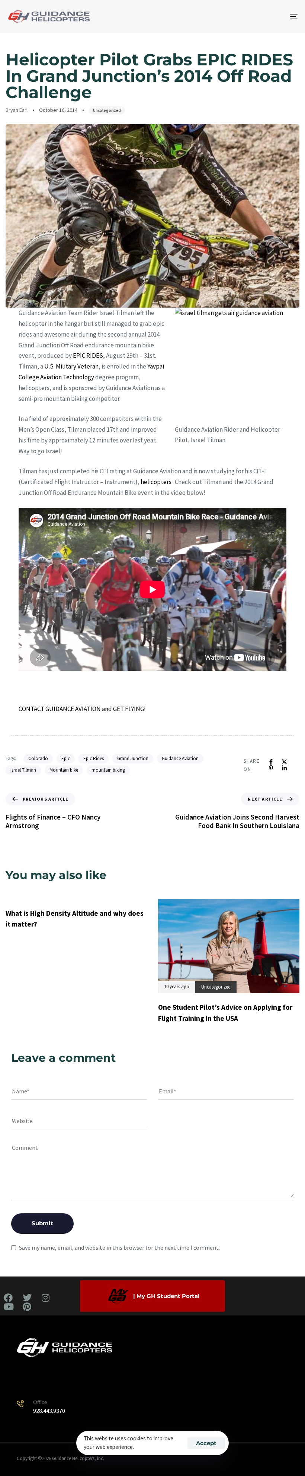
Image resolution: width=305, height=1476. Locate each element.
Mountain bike (63, 770)
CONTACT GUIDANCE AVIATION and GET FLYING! (82, 709)
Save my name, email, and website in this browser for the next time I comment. (119, 1247)
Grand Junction (132, 758)
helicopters (156, 482)
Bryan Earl (17, 110)
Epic (65, 758)
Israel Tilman (23, 770)
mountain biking (108, 770)
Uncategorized (107, 110)
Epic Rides (93, 758)
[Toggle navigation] (249, 16)
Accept (206, 1443)
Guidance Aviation (180, 758)
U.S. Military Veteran (71, 366)
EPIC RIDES (88, 355)
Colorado (38, 758)
